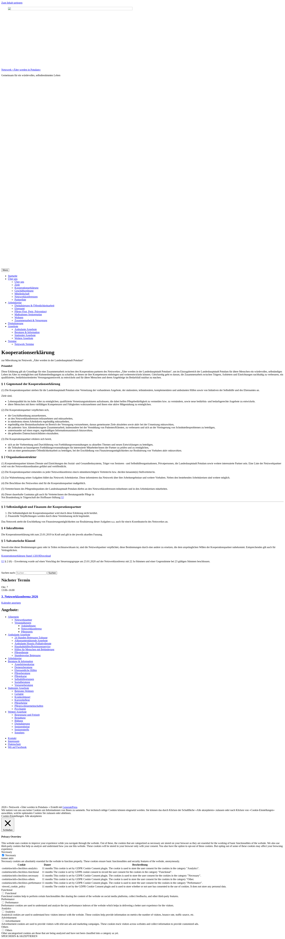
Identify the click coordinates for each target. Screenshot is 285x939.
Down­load (45, 555)
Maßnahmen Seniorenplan (28, 314)
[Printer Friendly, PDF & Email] (17, 569)
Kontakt (12, 738)
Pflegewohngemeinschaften (29, 705)
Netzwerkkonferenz (31, 628)
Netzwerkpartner (23, 619)
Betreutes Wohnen (24, 691)
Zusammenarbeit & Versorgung (31, 320)
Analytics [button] (6, 908)
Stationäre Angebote (25, 335)
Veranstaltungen (23, 622)
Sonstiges (19, 732)
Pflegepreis (27, 631)
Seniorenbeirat (22, 726)
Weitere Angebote (24, 338)
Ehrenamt (20, 308)
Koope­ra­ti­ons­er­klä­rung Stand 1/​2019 (20, 555)
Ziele (17, 284)
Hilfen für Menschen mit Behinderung (34, 649)
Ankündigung (28, 625)
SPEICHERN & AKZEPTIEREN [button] (19, 936)
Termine (12, 341)
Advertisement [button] (8, 917)
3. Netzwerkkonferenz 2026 (19, 596)
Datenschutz (14, 744)
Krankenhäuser (22, 697)
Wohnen (19, 317)
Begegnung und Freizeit (27, 714)
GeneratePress (70, 807)
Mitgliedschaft (22, 293)
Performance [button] (8, 899)
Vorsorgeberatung (24, 685)
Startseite (12, 275)
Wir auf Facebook (17, 747)
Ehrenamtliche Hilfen (26, 670)
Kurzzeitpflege (22, 700)
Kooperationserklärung (26, 287)
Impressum (13, 741)
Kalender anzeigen (11, 602)
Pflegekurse (21, 676)
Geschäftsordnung (24, 290)
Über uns (12, 278)
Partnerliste (20, 299)
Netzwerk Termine (24, 344)
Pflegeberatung (22, 673)
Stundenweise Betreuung (28, 655)
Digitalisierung (15, 323)
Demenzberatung (23, 667)
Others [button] (4, 926)
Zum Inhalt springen (11, 2)
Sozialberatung (22, 682)
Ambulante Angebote (26, 329)
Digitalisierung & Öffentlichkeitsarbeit (34, 305)
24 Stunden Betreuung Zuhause (31, 637)
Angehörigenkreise (24, 664)
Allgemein (13, 616)
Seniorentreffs (22, 729)
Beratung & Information (27, 332)
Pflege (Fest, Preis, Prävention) (31, 311)
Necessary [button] (6, 852)
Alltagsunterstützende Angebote (31, 640)
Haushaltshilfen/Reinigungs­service (32, 646)
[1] (62, 497)
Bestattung (20, 717)
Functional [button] (6, 890)
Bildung (19, 720)
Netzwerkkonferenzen (26, 296)
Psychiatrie (20, 708)
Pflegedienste (21, 652)
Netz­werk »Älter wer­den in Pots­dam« (21, 69)
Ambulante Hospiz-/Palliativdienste (33, 643)
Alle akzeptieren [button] (33, 816)
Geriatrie (19, 694)
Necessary (10, 855)
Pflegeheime (21, 702)
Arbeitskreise (15, 302)
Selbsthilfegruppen (24, 679)
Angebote (13, 326)
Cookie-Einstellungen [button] (12, 816)
